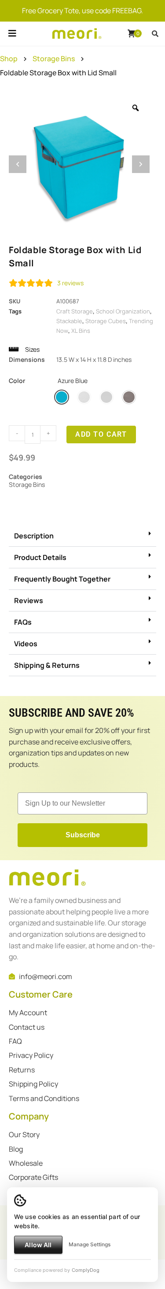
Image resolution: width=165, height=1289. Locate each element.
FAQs (23, 622)
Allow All (38, 1244)
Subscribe (83, 835)
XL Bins (80, 331)
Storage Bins (54, 58)
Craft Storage (74, 311)
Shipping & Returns (47, 665)
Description (34, 536)
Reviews (28, 600)
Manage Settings (89, 1244)
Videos (25, 643)
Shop (9, 58)
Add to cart (101, 434)
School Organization (123, 311)
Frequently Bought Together (62, 579)
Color (48, 380)
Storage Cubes (105, 321)
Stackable (69, 321)
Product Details (40, 557)
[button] (12, 43)
